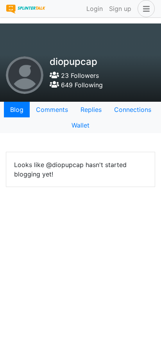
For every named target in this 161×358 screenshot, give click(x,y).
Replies (91, 109)
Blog (16, 109)
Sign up (120, 9)
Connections (132, 109)
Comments (52, 109)
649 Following (81, 85)
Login (94, 9)
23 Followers (79, 75)
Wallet (80, 125)
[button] (144, 8)
